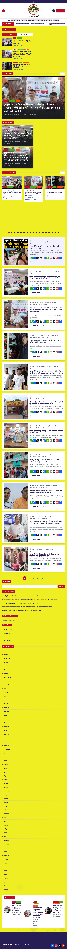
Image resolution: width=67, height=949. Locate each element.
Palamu (6, 726)
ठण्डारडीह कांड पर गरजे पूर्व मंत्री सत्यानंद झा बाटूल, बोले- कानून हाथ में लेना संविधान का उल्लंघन (46, 491)
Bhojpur (6, 662)
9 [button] (21, 232)
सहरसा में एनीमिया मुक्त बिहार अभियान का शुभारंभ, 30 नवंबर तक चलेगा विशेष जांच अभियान (22, 41)
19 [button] (36, 232)
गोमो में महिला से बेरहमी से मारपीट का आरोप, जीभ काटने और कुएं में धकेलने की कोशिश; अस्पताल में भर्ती (46, 403)
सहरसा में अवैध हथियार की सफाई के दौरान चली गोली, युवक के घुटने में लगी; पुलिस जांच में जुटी (46, 555)
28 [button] (49, 232)
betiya (6, 654)
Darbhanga (7, 677)
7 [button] (18, 232)
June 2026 (7, 637)
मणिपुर (5, 829)
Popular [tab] (10, 34)
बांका (5, 817)
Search (7, 581)
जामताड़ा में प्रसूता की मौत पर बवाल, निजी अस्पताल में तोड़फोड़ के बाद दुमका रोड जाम (45, 461)
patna (6, 730)
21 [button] (39, 232)
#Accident (56, 20)
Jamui (6, 696)
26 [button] (46, 232)
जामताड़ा (6, 798)
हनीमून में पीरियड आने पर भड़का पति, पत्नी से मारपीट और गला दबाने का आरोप (46, 247)
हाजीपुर (5, 882)
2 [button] (11, 232)
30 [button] (52, 232)
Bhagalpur (31, 20)
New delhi (7, 719)
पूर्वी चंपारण (6, 813)
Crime (20, 62)
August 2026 (8, 629)
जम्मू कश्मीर (6, 791)
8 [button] (20, 232)
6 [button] (17, 232)
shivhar (6, 745)
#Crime (18, 20)
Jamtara (46, 455)
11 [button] (24, 232)
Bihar (14, 38)
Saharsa (19, 38)
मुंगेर (5, 836)
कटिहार (5, 768)
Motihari (6, 711)
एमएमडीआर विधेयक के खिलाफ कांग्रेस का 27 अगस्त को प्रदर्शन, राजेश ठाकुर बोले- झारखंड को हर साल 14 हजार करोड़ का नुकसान (22, 54)
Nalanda (6, 715)
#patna (50, 20)
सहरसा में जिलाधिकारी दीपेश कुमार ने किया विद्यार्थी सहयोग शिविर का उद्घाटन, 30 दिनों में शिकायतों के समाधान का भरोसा (46, 523)
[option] (33, 97)
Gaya (5, 688)
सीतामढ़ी (6, 878)
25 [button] (45, 232)
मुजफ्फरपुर (6, 840)
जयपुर (5, 795)
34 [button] (58, 232)
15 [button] (30, 232)
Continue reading (36, 262)
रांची (5, 848)
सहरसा (40, 516)
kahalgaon (7, 704)
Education (7, 685)
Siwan (6, 753)
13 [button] (27, 232)
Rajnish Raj (10, 114)
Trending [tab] (25, 34)
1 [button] (9, 232)
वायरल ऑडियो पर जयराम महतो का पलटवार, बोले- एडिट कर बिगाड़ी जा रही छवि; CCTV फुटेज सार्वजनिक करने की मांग (46, 372)
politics (27, 49)
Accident (6, 650)
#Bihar (13, 20)
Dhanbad (15, 62)
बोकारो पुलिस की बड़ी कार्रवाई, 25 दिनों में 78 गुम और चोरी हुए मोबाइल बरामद (46, 432)
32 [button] (55, 232)
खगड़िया (6, 779)
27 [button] (48, 232)
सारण (5, 867)
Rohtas (6, 738)
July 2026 (7, 633)
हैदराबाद (6, 886)
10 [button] (23, 232)
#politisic (37, 20)
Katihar (6, 707)
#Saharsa (44, 20)
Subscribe (60, 10)
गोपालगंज (6, 783)
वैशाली (5, 851)
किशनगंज (6, 772)
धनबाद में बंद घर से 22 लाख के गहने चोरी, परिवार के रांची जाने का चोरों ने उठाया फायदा (21, 66)
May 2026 (7, 640)
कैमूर (5, 776)
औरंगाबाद (6, 764)
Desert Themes (6, 946)
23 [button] (42, 232)
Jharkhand (24, 20)
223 (38, 578)
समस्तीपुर (6, 859)
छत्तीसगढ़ (6, 787)
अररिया (5, 760)
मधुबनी (5, 832)
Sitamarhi (7, 749)
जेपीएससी (6, 802)
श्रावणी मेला (6, 855)
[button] (61, 73)
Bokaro (15, 49)
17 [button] (33, 232)
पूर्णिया (5, 806)
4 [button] (14, 232)
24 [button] (43, 232)
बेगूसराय (6, 825)
